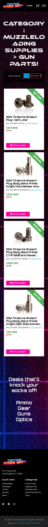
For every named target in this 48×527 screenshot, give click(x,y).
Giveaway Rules (31, 489)
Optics (24, 419)
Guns (24, 414)
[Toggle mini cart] (38, 5)
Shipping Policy (31, 486)
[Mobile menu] (44, 6)
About (4, 495)
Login (29, 5)
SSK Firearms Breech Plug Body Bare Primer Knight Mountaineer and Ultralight (22, 185)
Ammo (24, 402)
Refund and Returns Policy (33, 493)
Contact (5, 489)
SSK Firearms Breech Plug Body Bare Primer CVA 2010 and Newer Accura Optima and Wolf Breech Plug (23, 255)
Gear (24, 408)
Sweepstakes (7, 483)
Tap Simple (35, 523)
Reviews (5, 492)
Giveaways (6, 486)
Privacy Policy (30, 483)
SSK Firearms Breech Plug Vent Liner (21, 118)
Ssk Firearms (33, 123)
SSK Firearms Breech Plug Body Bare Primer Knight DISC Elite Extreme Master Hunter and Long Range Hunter (23, 324)
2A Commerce (21, 523)
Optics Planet (19, 145)
